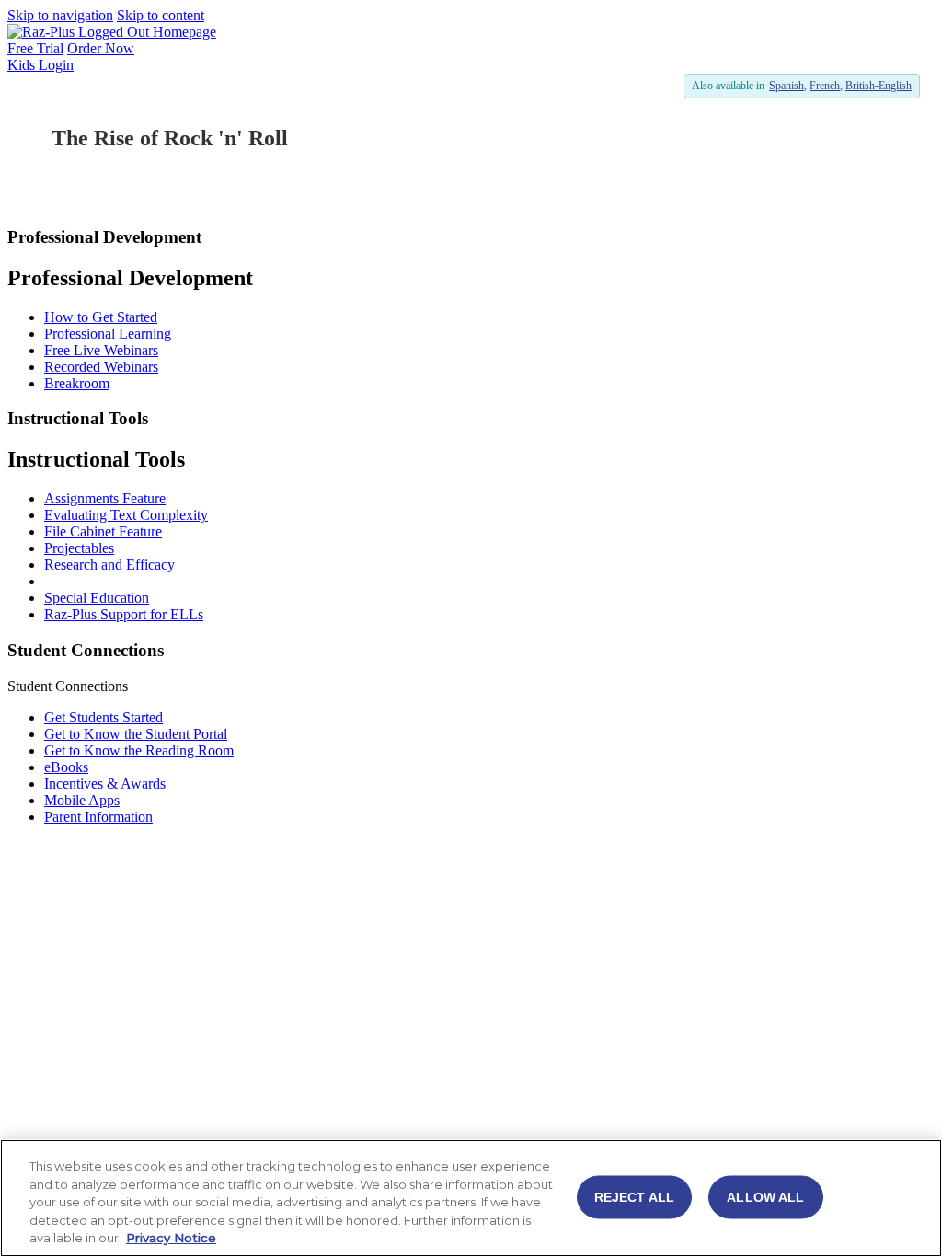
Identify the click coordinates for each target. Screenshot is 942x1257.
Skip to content (160, 15)
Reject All (634, 1197)
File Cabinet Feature (103, 531)
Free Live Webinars (101, 350)
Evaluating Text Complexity (126, 515)
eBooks (66, 767)
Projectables (79, 548)
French (825, 85)
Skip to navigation (60, 15)
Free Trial (35, 48)
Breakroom (76, 383)
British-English (878, 85)
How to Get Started (100, 317)
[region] (471, 1198)
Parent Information (98, 817)
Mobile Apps (82, 800)
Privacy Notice (171, 1237)
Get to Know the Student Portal (135, 734)
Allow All (765, 1197)
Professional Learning (107, 333)
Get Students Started (103, 717)
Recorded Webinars (101, 367)
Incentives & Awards (105, 783)
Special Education (96, 597)
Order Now (100, 48)
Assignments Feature (105, 498)
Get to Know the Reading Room (139, 750)
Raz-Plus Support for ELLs (123, 614)
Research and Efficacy (109, 564)
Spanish (786, 85)
